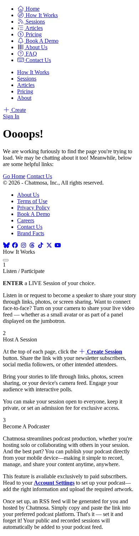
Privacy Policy (33, 208)
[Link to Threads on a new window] (32, 245)
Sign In (11, 116)
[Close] (6, 260)
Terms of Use (32, 201)
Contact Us (39, 176)
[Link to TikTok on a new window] (40, 245)
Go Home (14, 176)
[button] (28, 9)
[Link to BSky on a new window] (6, 245)
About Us (28, 195)
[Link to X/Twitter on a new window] (49, 245)
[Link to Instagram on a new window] (23, 245)
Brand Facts (30, 233)
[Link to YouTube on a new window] (57, 245)
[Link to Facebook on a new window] (15, 245)
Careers (25, 220)
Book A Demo (33, 214)
